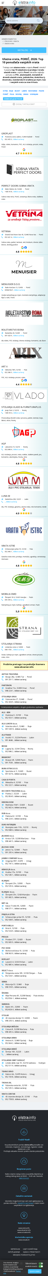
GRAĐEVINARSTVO (9, 39)
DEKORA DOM (8, 802)
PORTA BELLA (8, 925)
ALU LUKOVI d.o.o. (9, 723)
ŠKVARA (5, 993)
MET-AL (5, 903)
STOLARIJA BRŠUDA (10, 1026)
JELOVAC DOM (8, 847)
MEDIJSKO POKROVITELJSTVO (24, 1255)
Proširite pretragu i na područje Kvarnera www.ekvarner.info (24, 665)
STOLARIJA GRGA (9, 696)
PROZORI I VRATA (11, 41)
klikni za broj (20, 679)
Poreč (5, 94)
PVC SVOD (6, 948)
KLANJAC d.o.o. (8, 892)
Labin (24, 91)
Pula (12, 94)
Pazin (41, 91)
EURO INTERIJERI (9, 824)
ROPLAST (6, 959)
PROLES (5, 937)
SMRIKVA (5, 1004)
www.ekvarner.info (24, 1230)
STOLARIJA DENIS (9, 1038)
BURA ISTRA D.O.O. (10, 768)
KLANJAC (5, 880)
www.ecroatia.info (24, 1232)
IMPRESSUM (15, 1249)
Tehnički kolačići (31, 1263)
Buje (11, 91)
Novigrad (32, 91)
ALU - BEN (6, 712)
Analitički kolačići (31, 1266)
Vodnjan (34, 94)
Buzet (17, 91)
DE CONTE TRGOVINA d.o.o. (14, 791)
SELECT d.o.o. (7, 970)
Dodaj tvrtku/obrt (25, 104)
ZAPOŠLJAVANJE (14, 1252)
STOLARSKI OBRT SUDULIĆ (13, 1060)
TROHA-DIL (6, 1082)
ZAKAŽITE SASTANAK (25, 1203)
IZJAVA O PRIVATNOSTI (31, 1252)
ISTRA (5, 91)
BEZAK (4, 746)
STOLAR (5, 1015)
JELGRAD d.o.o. (8, 836)
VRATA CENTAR (8, 1094)
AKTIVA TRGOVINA (10, 674)
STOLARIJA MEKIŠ (9, 1049)
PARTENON (7, 685)
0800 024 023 (24, 1178)
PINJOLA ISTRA (8, 914)
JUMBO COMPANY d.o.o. (12, 858)
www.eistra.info (24, 1228)
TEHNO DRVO (7, 1071)
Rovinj (19, 94)
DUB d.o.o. (6, 813)
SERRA (4, 981)
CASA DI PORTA (8, 779)
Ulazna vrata (9, 43)
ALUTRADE (6, 735)
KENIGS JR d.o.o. (8, 869)
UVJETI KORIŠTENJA (30, 1249)
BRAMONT (6, 757)
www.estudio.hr (24, 1240)
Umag (25, 94)
